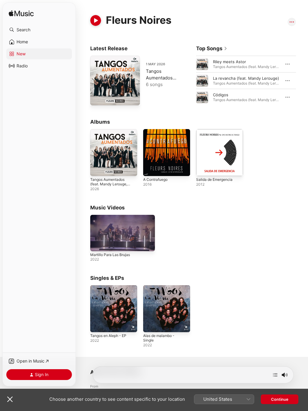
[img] (21, 13)
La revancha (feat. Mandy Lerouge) (246, 78)
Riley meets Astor (229, 61)
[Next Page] (302, 80)
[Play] (95, 20)
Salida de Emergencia (214, 179)
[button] (39, 30)
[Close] (10, 399)
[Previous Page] (190, 80)
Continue (279, 399)
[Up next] (275, 375)
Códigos (220, 94)
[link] (211, 48)
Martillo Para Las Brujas (110, 254)
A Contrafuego (155, 179)
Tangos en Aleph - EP (108, 335)
